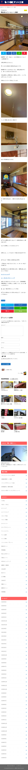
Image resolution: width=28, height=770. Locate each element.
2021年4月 (3, 643)
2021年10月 (4, 624)
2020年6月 (3, 670)
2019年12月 (4, 681)
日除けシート (4, 557)
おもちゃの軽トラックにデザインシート (10, 490)
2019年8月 (3, 696)
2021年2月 (3, 647)
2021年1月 (3, 651)
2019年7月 (3, 700)
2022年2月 (3, 613)
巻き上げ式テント (5, 553)
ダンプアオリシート (6, 527)
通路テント (4, 584)
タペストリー (4, 523)
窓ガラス (3, 572)
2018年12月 (4, 723)
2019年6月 (3, 704)
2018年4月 (3, 750)
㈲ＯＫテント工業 (13, 768)
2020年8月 (3, 662)
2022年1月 (3, 617)
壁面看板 (3, 550)
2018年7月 (3, 742)
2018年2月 (3, 757)
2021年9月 (3, 628)
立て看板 (3, 576)
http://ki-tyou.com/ (5, 274)
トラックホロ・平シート (7, 542)
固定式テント (4, 546)
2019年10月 (4, 689)
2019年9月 (3, 693)
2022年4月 (3, 605)
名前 (2, 337)
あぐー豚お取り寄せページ (7, 278)
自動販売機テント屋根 (6, 479)
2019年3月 (3, 712)
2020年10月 (4, 655)
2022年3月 (3, 609)
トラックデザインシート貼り (8, 482)
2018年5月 (3, 746)
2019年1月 (3, 719)
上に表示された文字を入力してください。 (9, 358)
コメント (3, 325)
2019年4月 (3, 708)
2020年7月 (3, 666)
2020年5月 (3, 674)
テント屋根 (4, 538)
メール (2, 342)
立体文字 (3, 580)
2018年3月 (3, 753)
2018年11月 (4, 727)
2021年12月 (4, 620)
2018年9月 (3, 734)
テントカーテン (5, 531)
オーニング (4, 508)
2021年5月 (3, 640)
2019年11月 (4, 685)
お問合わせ (14, 5)
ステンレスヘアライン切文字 (8, 475)
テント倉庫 (4, 534)
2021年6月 (3, 636)
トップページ (18, 765)
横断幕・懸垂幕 (5, 565)
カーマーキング (5, 512)
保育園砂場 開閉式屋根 (7, 486)
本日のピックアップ (6, 561)
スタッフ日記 (4, 515)
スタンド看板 (4, 519)
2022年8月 (3, 601)
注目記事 (3, 569)
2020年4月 (3, 677)
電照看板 (3, 591)
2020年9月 (3, 658)
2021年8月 (3, 632)
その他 (3, 300)
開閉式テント (4, 588)
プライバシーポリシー (11, 765)
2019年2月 (3, 715)
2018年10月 (4, 731)
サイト (2, 347)
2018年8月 (3, 738)
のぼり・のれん (5, 504)
